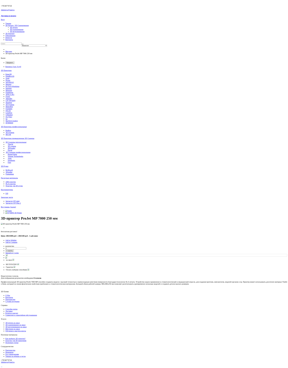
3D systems (12, 146)
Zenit (7, 78)
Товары (8, 23)
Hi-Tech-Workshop (12, 86)
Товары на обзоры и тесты (15, 356)
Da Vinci (9, 117)
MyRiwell (9, 170)
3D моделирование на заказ (16, 327)
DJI (7, 193)
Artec (10, 158)
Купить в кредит (11, 313)
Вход (3, 20)
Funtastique (10, 174)
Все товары (5, 207)
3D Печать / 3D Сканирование (17, 25)
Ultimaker (9, 115)
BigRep (8, 130)
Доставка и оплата (8, 16)
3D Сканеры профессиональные (18, 152)
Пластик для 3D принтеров (15, 341)
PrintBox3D (10, 76)
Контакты (9, 40)
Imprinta (9, 88)
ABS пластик (11, 182)
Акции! (13, 207)
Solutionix (11, 160)
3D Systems (10, 105)
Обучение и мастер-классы (15, 331)
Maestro (8, 84)
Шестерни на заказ (12, 329)
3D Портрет (10, 34)
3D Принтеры (6, 70)
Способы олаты (11, 309)
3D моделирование (17, 32)
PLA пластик (11, 184)
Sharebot (9, 103)
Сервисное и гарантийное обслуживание (21, 315)
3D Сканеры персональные (16, 142)
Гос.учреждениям (12, 354)
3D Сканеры (29, 138)
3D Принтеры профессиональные (14, 127)
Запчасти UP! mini (12, 201)
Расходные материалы (9, 178)
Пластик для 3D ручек (14, 186)
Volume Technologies (15, 156)
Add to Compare (11, 242)
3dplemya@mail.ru (8, 10)
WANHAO (10, 82)
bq (6, 119)
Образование (10, 36)
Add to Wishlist (10, 240)
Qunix (8, 97)
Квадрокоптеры (7, 190)
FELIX (8, 111)
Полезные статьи (11, 343)
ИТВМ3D (9, 123)
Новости (8, 38)
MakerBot (9, 107)
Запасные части (7, 197)
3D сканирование (16, 29)
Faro (9, 162)
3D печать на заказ (12, 323)
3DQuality (11, 148)
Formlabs (9, 109)
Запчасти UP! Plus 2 (13, 203)
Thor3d (10, 144)
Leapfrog (9, 113)
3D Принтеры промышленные (13, 138)
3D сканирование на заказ (15, 325)
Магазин (8, 51)
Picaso (8, 80)
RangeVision (12, 154)
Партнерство (10, 350)
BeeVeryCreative (12, 121)
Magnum (9, 90)
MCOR (8, 135)
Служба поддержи (12, 301)
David (10, 150)
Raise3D (9, 74)
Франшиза (9, 352)
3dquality (9, 99)
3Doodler (9, 172)
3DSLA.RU (10, 94)
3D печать (14, 27)
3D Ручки (4, 166)
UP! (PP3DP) (10, 101)
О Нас (7, 295)
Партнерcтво (10, 299)
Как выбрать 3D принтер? (15, 339)
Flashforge (9, 92)
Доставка (8, 311)
